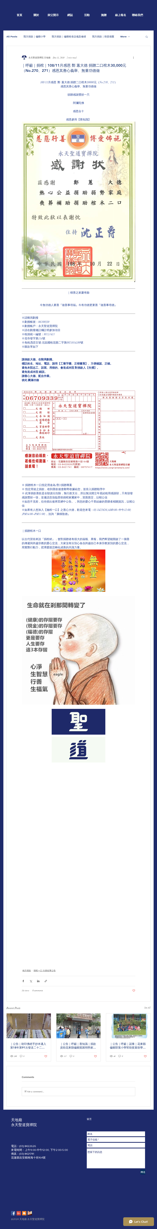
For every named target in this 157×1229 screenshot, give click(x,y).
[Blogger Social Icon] (24, 1213)
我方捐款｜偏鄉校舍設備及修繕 (69, 36)
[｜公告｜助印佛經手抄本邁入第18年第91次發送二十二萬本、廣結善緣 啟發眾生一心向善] (29, 1025)
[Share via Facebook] (23, 981)
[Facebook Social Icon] (13, 1213)
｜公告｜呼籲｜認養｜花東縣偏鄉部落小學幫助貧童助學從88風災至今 (128, 1045)
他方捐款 (26, 970)
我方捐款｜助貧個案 (103, 36)
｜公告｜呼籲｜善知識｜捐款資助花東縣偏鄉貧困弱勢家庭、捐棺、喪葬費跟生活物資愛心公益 (78, 1045)
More (123, 36)
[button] (146, 36)
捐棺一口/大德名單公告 (45, 970)
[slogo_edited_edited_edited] (30, 1213)
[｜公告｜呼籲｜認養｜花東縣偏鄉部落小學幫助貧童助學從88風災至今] (128, 1025)
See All (147, 1007)
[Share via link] (45, 981)
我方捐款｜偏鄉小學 (34, 36)
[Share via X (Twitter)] (30, 981)
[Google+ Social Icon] (19, 1213)
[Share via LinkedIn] (38, 981)
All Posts (11, 36)
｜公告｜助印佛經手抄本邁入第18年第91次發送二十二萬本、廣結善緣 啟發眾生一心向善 (28, 1045)
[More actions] (133, 57)
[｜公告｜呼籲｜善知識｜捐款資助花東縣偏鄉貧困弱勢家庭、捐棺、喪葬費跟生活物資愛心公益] (78, 1025)
